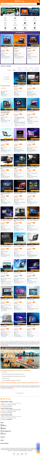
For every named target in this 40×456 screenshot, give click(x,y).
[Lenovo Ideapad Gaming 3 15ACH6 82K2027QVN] (7, 104)
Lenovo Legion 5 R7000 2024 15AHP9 (19, 48)
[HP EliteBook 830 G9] (33, 319)
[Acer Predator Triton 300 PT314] (7, 212)
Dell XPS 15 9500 (4, 141)
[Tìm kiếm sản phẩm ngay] (38, 4)
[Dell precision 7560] (7, 292)
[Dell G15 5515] (33, 78)
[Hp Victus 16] (20, 134)
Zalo (38, 448)
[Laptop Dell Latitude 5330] (7, 78)
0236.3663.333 (9, 412)
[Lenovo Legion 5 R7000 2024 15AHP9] (20, 41)
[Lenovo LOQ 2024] (7, 41)
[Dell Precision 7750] (33, 265)
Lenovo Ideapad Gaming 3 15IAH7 (5, 194)
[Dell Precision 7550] (33, 238)
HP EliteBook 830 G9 (31, 326)
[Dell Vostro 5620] (7, 319)
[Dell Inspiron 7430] (20, 319)
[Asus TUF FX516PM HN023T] (20, 238)
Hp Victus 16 (16, 141)
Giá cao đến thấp (36, 70)
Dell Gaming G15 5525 (18, 193)
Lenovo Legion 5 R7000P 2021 (32, 220)
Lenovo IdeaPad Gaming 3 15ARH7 (18, 168)
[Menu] (1, 1)
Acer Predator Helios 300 (31, 193)
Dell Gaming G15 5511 (31, 141)
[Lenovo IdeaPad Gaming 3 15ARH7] (20, 160)
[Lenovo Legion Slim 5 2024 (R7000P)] (33, 41)
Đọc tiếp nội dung (19, 393)
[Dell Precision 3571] (20, 292)
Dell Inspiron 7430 (17, 326)
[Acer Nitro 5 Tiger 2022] (20, 104)
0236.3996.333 (9, 406)
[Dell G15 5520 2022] (33, 104)
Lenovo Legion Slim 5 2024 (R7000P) (32, 48)
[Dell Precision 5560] (33, 292)
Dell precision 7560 (4, 299)
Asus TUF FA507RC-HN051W (6, 246)
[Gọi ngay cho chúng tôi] (38, 451)
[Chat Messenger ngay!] (38, 445)
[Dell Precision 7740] (20, 265)
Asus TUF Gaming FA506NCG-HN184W (19, 86)
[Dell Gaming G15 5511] (33, 134)
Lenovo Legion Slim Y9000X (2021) (19, 221)
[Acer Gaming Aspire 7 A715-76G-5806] (7, 160)
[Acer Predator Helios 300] (33, 186)
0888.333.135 (3, 433)
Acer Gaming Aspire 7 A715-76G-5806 (7, 168)
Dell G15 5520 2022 (30, 111)
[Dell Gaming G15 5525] (20, 186)
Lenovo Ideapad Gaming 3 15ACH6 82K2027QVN (5, 112)
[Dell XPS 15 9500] (7, 134)
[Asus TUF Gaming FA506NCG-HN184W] (20, 78)
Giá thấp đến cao (27, 70)
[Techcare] (19, 1)
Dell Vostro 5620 (4, 326)
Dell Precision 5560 (30, 299)
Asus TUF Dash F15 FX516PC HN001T (32, 168)
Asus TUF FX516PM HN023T (19, 246)
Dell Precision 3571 (17, 299)
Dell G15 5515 (29, 85)
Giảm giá (20, 70)
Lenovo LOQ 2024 (4, 47)
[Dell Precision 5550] (7, 265)
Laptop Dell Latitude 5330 (5, 85)
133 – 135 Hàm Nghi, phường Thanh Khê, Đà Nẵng (13, 403)
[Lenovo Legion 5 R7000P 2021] (33, 212)
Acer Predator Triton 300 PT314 (6, 220)
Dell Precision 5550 (4, 272)
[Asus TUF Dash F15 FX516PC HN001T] (33, 160)
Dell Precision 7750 (30, 272)
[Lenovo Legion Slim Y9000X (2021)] (20, 212)
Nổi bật (15, 70)
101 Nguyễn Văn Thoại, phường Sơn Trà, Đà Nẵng (13, 416)
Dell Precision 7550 (30, 246)
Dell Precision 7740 (17, 272)
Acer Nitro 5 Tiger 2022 (18, 111)
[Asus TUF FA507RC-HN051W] (7, 238)
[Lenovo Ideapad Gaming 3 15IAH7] (7, 186)
